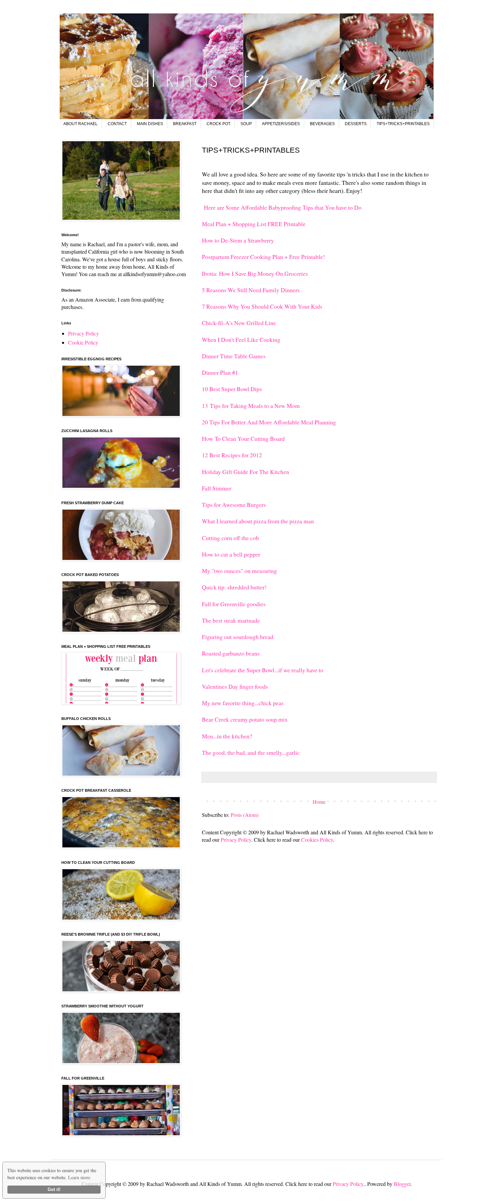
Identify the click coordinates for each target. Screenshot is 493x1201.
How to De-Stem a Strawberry (238, 240)
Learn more (79, 1177)
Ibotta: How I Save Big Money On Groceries (255, 273)
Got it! (54, 1189)
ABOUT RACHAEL (80, 123)
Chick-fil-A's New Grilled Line (239, 323)
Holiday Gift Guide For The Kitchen (245, 472)
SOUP (246, 123)
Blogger (402, 1183)
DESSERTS (356, 123)
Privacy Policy (236, 839)
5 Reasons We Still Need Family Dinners (251, 290)
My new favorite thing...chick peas (244, 703)
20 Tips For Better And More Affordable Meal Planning (269, 422)
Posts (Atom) (245, 814)
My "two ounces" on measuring (239, 571)
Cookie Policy (83, 342)
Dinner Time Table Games (234, 356)
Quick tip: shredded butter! (234, 587)
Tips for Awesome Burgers (234, 505)
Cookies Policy (317, 839)
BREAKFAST (185, 123)
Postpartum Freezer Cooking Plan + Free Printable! (263, 257)
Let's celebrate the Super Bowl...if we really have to (262, 670)
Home (319, 801)
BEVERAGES (322, 123)
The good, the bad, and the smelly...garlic (252, 752)
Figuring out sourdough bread (237, 637)
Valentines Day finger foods (235, 686)
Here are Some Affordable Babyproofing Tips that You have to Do (282, 207)
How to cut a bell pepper (231, 554)
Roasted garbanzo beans (231, 653)
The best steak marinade (231, 620)
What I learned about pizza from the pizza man (258, 521)
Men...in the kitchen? (228, 736)
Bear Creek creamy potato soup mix (246, 719)
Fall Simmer (216, 488)
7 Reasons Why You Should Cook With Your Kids (262, 306)
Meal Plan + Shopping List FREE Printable (254, 224)
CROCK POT (218, 123)
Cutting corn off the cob (230, 538)
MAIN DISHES (150, 123)
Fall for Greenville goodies (234, 604)
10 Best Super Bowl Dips (232, 389)
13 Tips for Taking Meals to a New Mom (251, 406)
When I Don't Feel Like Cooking (241, 339)
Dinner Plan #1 (220, 372)
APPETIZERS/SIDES (281, 123)
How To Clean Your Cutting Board (243, 438)
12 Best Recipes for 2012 (232, 455)
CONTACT (117, 123)
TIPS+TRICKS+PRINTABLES (403, 123)
